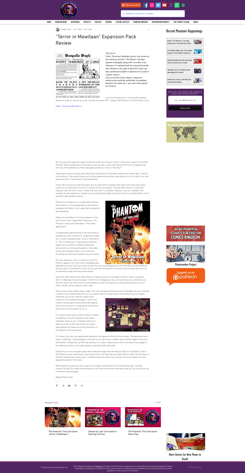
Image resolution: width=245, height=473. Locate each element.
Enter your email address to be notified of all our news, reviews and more (185, 92)
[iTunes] (170, 5)
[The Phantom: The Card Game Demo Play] (143, 417)
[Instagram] (151, 5)
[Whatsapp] (176, 5)
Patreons (99, 466)
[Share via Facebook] (57, 385)
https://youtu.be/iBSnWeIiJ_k (69, 106)
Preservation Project (185, 264)
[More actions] (148, 29)
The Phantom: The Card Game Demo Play (142, 433)
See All (158, 402)
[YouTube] (164, 5)
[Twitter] (158, 5)
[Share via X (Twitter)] (63, 385)
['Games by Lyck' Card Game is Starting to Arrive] (103, 417)
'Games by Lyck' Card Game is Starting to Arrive (102, 433)
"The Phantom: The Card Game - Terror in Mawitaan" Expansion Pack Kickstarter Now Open (62, 433)
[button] (87, 22)
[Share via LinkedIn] (69, 385)
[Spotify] (183, 5)
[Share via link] (75, 385)
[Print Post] (82, 385)
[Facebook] (145, 5)
